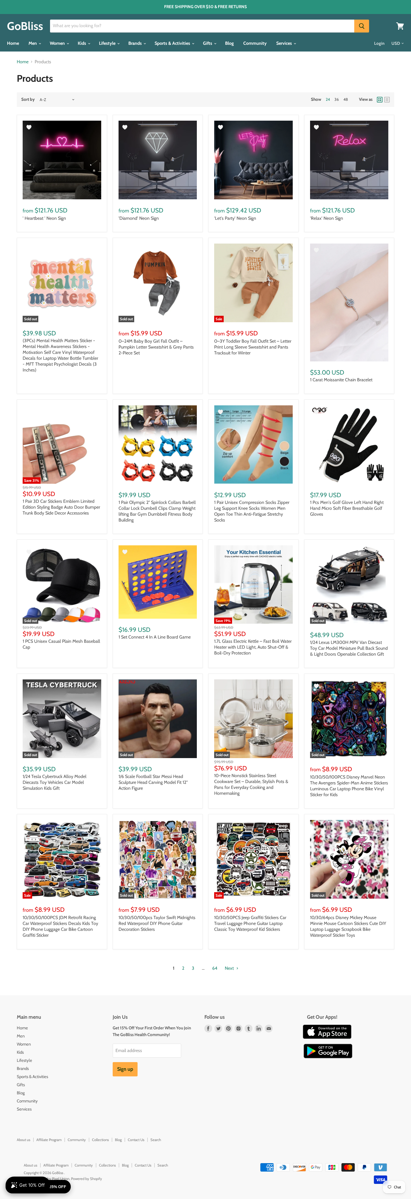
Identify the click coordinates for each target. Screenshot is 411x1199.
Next (230, 968)
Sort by (28, 99)
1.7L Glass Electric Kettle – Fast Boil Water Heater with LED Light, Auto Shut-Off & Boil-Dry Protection (253, 647)
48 (345, 99)
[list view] (387, 99)
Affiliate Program (49, 1139)
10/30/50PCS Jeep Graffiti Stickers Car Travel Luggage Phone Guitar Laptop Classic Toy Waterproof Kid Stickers (250, 923)
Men (33, 43)
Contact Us (136, 1139)
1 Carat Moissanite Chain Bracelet (341, 379)
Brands (135, 43)
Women (58, 43)
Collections (100, 1139)
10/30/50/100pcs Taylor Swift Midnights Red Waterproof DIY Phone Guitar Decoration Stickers (157, 923)
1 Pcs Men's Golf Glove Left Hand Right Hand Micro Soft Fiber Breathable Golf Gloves (347, 508)
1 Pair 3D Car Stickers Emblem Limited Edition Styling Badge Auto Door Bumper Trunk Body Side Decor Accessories (61, 507)
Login (379, 43)
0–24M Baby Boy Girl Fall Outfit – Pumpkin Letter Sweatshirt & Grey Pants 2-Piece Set (156, 347)
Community (255, 43)
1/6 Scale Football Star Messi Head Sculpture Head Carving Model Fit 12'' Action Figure (153, 782)
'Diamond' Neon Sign (139, 218)
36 (336, 99)
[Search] (361, 26)
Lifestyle (108, 43)
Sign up (125, 1069)
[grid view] (379, 99)
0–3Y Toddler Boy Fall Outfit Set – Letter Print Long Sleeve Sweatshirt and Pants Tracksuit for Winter (252, 347)
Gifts (208, 43)
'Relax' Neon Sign (326, 218)
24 (328, 99)
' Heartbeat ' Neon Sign (44, 218)
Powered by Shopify (86, 1178)
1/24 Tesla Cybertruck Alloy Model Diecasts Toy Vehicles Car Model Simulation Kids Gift (54, 782)
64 (214, 968)
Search (155, 1139)
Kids (82, 43)
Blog (229, 43)
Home (13, 43)
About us (23, 1139)
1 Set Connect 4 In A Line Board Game (155, 637)
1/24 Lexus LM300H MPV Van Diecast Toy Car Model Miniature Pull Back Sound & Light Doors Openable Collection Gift (349, 648)
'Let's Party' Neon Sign (235, 218)
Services (284, 43)
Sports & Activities (173, 43)
